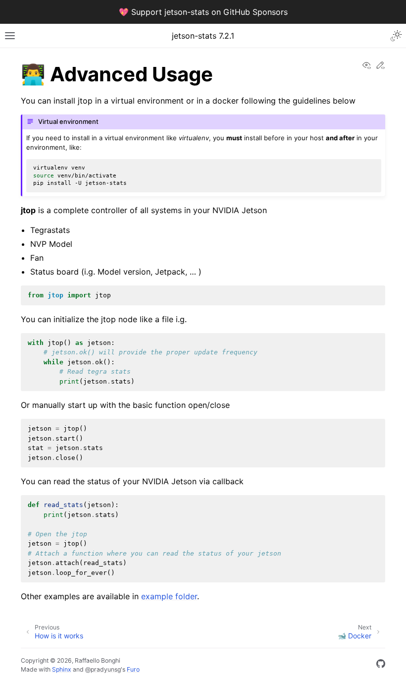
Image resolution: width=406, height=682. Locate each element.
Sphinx (61, 669)
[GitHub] (380, 665)
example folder (169, 596)
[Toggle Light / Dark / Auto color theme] (396, 36)
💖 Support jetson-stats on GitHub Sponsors (203, 12)
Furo (133, 669)
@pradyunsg (103, 669)
